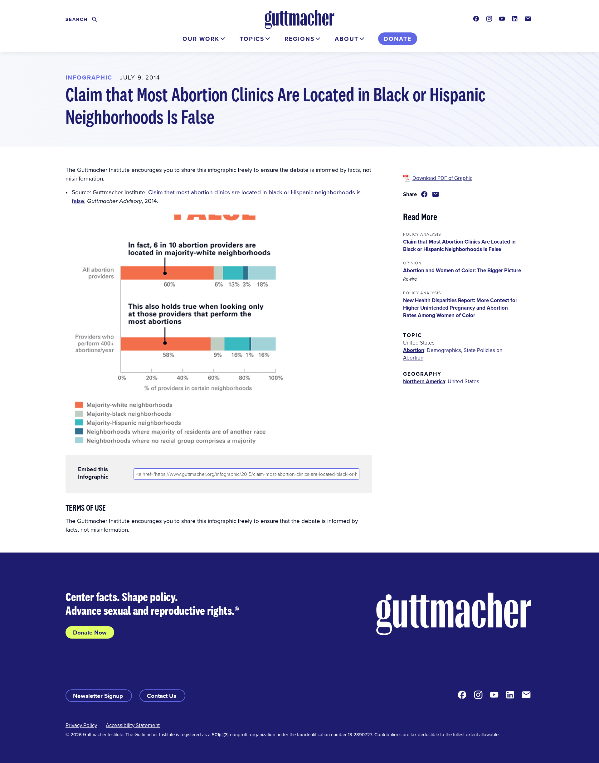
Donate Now (90, 632)
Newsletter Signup (98, 695)
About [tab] (346, 38)
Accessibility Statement (133, 725)
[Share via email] (435, 194)
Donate (398, 38)
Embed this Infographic (93, 472)
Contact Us (162, 695)
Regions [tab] (299, 38)
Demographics (444, 350)
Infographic (89, 77)
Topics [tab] (252, 38)
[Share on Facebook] (424, 194)
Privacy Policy (81, 725)
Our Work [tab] (201, 38)
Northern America (424, 381)
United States (463, 381)
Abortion (413, 350)
